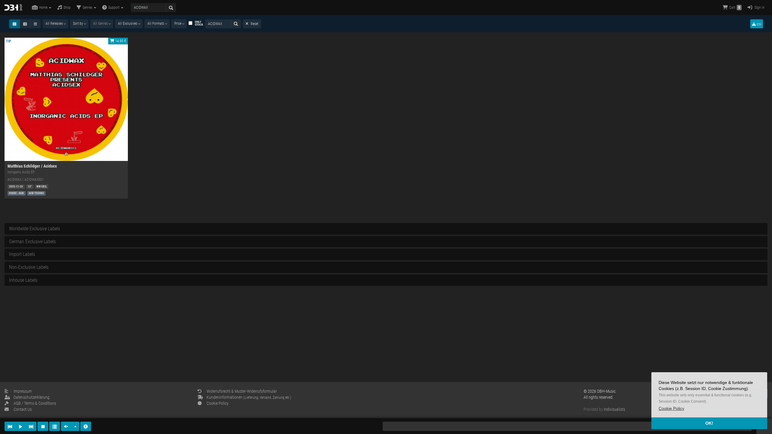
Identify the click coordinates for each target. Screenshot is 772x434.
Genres (88, 7)
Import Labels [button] (22, 254)
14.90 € (120, 41)
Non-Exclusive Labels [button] (29, 267)
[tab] (386, 228)
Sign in (759, 7)
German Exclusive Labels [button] (32, 241)
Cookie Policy (218, 403)
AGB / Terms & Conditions (35, 403)
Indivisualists (614, 409)
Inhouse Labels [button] (23, 280)
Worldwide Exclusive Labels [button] (34, 228)
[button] (671, 408)
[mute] (66, 426)
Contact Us (23, 409)
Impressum (23, 391)
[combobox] (55, 23)
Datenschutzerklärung (31, 397)
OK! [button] (709, 423)
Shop (67, 7)
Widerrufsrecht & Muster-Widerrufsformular (242, 391)
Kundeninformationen (249, 397)
